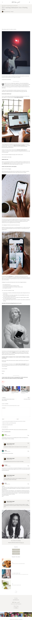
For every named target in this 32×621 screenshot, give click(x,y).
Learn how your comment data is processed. (20, 429)
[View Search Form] (2, 2)
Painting (17, 573)
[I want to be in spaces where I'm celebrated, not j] (29, 614)
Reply (28, 435)
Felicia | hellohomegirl (7, 11)
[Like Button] (3, 382)
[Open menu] (29, 2)
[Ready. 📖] (25, 614)
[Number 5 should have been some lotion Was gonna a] (16, 614)
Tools (19, 573)
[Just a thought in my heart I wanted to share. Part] (2, 614)
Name (3, 419)
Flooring (14, 573)
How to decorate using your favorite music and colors (15, 392)
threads (10, 86)
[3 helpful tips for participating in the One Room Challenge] (25, 388)
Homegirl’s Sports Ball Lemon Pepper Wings (18, 563)
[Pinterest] (15, 607)
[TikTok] (17, 607)
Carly (6, 450)
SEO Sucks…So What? (5, 391)
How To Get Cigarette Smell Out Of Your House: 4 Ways (20, 574)
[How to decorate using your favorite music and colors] (15, 388)
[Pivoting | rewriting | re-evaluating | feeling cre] (11, 614)
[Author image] (2, 11)
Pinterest (22, 91)
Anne (5, 483)
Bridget (6, 465)
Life (12, 562)
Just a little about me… (16, 599)
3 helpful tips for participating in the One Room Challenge (25, 392)
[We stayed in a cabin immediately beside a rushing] (20, 614)
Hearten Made (20, 619)
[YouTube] (16, 607)
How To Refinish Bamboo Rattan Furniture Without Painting (8, 399)
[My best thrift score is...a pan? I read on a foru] (7, 614)
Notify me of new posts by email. (8, 424)
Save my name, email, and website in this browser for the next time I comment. (14, 421)
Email (18, 419)
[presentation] (6, 563)
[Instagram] (14, 607)
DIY (12, 573)
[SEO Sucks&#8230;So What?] (6, 388)
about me (22, 542)
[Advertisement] (16, 21)
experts (6, 144)
